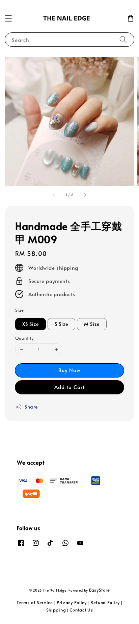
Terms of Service (35, 602)
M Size (92, 324)
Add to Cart (69, 386)
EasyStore (99, 590)
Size (19, 310)
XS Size (30, 324)
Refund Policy (105, 602)
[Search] (123, 39)
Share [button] (31, 407)
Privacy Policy (72, 602)
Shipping (56, 610)
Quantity (24, 338)
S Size (61, 324)
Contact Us (81, 610)
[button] (8, 18)
